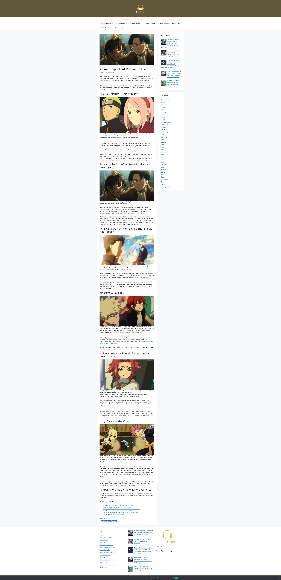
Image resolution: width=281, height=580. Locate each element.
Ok (176, 577)
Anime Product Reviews (106, 27)
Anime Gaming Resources (106, 23)
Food (162, 134)
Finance (163, 129)
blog (162, 110)
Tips (162, 182)
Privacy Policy (138, 19)
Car (162, 114)
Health (163, 147)
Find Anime (164, 132)
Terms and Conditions (111, 19)
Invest (163, 154)
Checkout (162, 19)
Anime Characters (164, 23)
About (101, 19)
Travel (163, 184)
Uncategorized (165, 187)
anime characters (121, 332)
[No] (279, 578)
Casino (163, 117)
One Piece (164, 164)
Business (163, 112)
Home (163, 149)
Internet (163, 152)
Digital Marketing (166, 122)
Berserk (163, 105)
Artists (163, 102)
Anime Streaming (136, 23)
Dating (163, 119)
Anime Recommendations (122, 23)
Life (162, 159)
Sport (162, 174)
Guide (163, 144)
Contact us (154, 23)
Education (164, 127)
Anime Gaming (165, 100)
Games (163, 139)
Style (162, 177)
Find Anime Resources (126, 19)
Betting (163, 107)
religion (163, 172)
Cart (156, 19)
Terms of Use (148, 19)
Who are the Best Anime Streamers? (110, 521)
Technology (164, 179)
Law (162, 157)
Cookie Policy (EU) (119, 27)
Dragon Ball (164, 124)
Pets (162, 167)
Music (162, 162)
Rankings (146, 23)
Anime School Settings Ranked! (109, 520)
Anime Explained (176, 23)
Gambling (164, 137)
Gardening (164, 142)
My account (171, 19)
